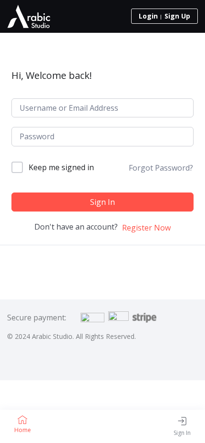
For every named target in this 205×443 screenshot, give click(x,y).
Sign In (102, 202)
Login (148, 15)
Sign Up (177, 15)
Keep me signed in (61, 167)
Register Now (146, 227)
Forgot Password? (161, 168)
